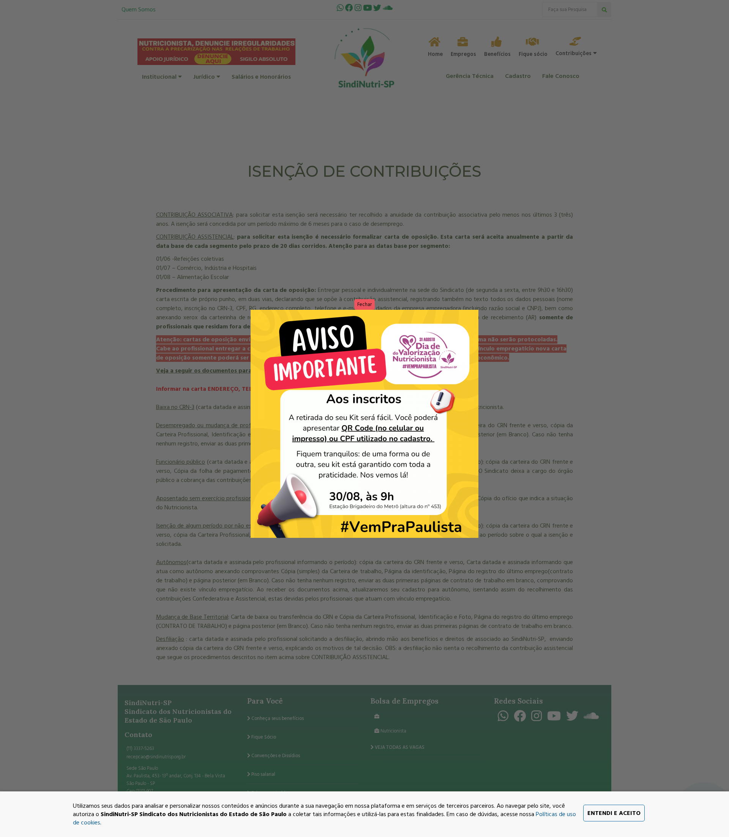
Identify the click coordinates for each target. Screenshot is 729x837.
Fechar (364, 304)
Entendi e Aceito (614, 813)
